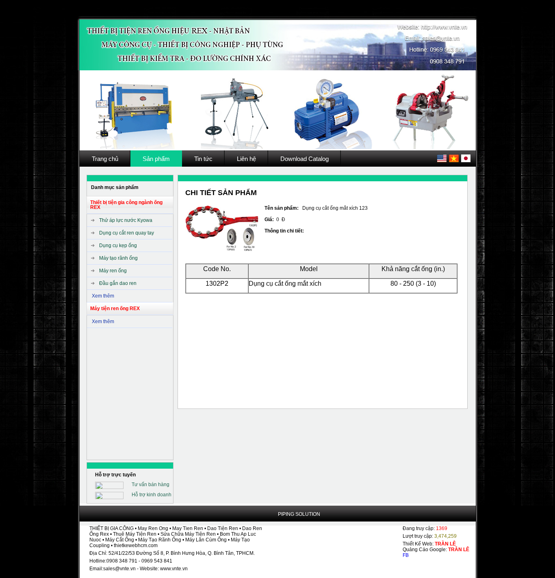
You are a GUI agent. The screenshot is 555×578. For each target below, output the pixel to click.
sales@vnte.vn (119, 568)
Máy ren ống (113, 271)
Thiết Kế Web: (429, 544)
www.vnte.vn (174, 568)
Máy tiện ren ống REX (115, 308)
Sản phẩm (156, 158)
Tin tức (203, 158)
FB (406, 555)
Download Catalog (304, 158)
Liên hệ (246, 158)
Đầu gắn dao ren (118, 283)
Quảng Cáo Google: (436, 549)
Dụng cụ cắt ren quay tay (126, 233)
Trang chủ (105, 158)
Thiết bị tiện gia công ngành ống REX (126, 205)
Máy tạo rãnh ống (118, 258)
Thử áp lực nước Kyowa (125, 220)
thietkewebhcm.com (136, 545)
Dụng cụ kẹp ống (118, 245)
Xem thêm (103, 296)
